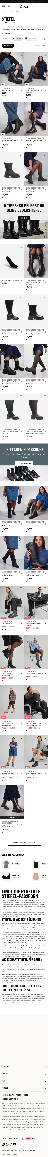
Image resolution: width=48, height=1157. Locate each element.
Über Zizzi (5, 1088)
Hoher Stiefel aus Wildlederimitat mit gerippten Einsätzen (34, 383)
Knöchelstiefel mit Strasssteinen (7, 674)
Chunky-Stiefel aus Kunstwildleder (7, 191)
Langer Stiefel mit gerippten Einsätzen (10, 432)
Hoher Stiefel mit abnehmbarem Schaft (32, 525)
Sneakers (29, 996)
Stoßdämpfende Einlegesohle (10, 280)
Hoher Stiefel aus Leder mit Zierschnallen (34, 91)
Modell (44, 46)
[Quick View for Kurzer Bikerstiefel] (21, 90)
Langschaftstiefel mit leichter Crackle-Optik (10, 826)
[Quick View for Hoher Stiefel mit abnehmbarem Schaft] (45, 524)
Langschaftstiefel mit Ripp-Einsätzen (34, 283)
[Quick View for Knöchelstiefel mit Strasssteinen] (21, 673)
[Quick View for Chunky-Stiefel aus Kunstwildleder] (21, 190)
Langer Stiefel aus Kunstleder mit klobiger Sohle (34, 141)
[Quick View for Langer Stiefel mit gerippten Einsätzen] (21, 431)
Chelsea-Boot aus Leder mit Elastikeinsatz (10, 141)
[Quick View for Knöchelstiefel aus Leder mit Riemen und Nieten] (45, 773)
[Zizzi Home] (24, 6)
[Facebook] (7, 1143)
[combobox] (24, 11)
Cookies (17, 1150)
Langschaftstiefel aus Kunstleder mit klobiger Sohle (10, 333)
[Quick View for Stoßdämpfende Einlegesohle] (21, 280)
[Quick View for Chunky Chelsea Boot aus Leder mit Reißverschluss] (45, 723)
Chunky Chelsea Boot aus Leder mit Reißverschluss (33, 724)
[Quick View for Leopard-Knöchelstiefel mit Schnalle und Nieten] (21, 773)
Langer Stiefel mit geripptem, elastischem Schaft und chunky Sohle (35, 432)
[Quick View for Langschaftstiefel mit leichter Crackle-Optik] (21, 825)
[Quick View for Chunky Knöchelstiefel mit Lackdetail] (45, 623)
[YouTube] (14, 1143)
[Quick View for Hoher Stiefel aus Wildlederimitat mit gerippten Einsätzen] (45, 382)
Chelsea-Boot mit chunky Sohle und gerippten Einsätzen (35, 333)
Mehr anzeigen (6, 33)
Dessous (15, 876)
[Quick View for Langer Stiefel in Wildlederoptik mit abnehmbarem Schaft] (21, 524)
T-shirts (15, 864)
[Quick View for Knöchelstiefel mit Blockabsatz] (45, 673)
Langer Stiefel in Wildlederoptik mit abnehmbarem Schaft (8, 525)
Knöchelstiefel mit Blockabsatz (35, 673)
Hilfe (3, 1081)
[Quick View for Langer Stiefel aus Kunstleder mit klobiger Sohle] (45, 140)
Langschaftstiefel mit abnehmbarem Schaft (32, 574)
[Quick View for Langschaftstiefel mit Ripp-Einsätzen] (45, 282)
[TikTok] (10, 1143)
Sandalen (40, 996)
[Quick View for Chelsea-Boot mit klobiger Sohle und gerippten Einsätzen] (21, 382)
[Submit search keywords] (3, 12)
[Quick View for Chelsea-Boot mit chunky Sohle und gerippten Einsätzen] (45, 332)
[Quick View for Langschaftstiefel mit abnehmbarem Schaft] (45, 574)
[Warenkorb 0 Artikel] (44, 6)
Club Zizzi (5, 1074)
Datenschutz (5, 1150)
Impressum (25, 1150)
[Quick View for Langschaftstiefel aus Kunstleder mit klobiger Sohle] (21, 332)
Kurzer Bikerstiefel (7, 90)
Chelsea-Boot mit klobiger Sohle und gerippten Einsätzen (11, 383)
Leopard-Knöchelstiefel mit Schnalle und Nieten (10, 774)
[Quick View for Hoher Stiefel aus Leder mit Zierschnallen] (45, 90)
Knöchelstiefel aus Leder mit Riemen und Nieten (34, 774)
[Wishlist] (21, 55)
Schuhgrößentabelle (8, 914)
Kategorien (5, 1067)
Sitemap (32, 1150)
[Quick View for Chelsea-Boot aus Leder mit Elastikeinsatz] (21, 140)
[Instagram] (3, 1143)
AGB (12, 1150)
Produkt (37, 46)
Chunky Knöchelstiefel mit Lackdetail (33, 624)
